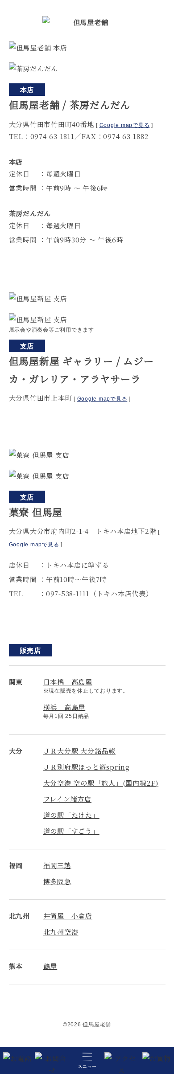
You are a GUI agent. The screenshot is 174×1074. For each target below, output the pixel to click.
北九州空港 (61, 931)
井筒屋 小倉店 (67, 915)
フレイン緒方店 (67, 798)
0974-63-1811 (52, 136)
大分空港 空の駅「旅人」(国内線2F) (100, 782)
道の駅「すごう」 (71, 831)
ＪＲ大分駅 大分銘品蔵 (79, 750)
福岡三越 (57, 865)
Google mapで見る (124, 125)
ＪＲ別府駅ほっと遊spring (86, 766)
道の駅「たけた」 (71, 815)
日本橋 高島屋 (67, 681)
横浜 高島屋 (64, 707)
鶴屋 (50, 966)
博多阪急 (57, 881)
